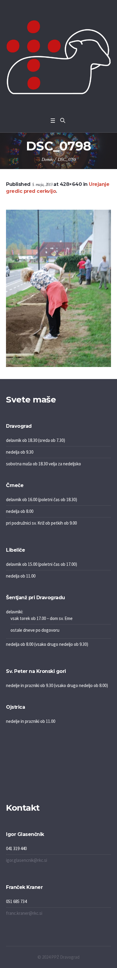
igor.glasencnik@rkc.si (26, 860)
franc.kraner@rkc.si (24, 913)
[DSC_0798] (58, 288)
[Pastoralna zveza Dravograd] (58, 57)
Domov (47, 159)
